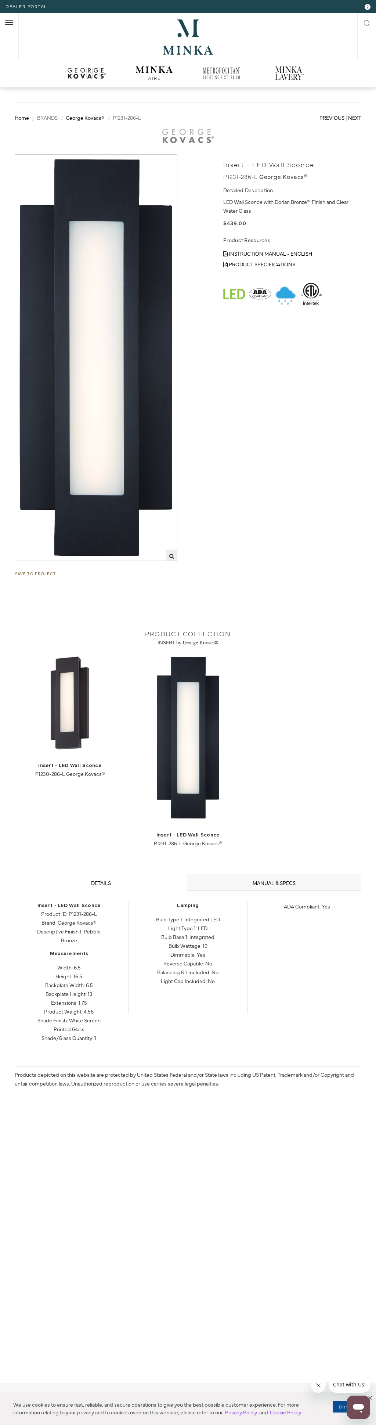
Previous (331, 117)
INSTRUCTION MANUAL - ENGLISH (270, 253)
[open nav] (9, 22)
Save (28, 160)
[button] (370, 1397)
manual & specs (274, 882)
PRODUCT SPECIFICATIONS (261, 264)
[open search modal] (366, 22)
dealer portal (26, 6)
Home (22, 117)
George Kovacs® (85, 117)
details (101, 882)
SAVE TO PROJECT (35, 573)
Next (354, 117)
